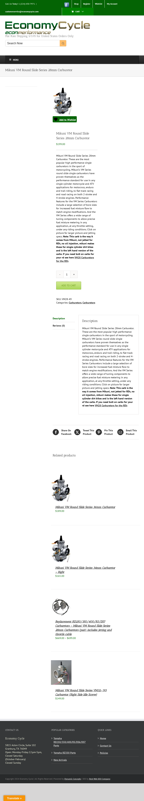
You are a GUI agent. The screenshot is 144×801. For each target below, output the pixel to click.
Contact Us (105, 745)
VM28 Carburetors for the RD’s (111, 405)
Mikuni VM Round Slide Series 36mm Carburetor (85, 507)
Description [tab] (59, 318)
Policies (104, 752)
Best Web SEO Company (99, 778)
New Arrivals (60, 760)
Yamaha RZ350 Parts (65, 752)
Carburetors (75, 302)
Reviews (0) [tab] (59, 325)
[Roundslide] (73, 104)
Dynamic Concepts (72, 778)
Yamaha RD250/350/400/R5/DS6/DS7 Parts (70, 742)
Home (103, 738)
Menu (16, 59)
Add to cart (68, 285)
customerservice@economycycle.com (22, 11)
